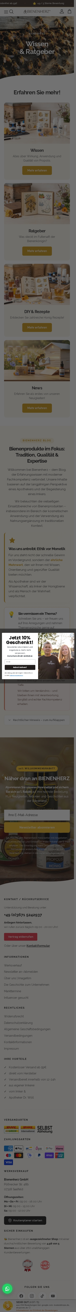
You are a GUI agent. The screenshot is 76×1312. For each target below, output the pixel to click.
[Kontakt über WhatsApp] (7, 1289)
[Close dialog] (71, 635)
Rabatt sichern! (20, 667)
